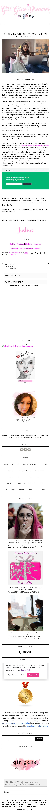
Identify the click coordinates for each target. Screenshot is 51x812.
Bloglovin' (28, 244)
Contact (15, 464)
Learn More (22, 810)
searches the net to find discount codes (35, 145)
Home (6, 464)
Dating (10, 471)
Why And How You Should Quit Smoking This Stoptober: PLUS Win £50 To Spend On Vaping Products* (25, 542)
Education (41, 489)
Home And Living (24, 471)
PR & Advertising (29, 464)
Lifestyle (12, 254)
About (21, 489)
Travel (20, 477)
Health (11, 477)
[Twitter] (22, 451)
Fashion (30, 477)
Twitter (12, 244)
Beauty (40, 477)
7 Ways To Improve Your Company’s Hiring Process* (25, 633)
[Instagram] (29, 451)
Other (30, 489)
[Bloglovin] (25, 451)
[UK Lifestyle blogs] (25, 707)
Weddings (39, 471)
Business (21, 483)
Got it (32, 810)
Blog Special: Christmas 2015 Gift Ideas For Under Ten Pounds (25, 588)
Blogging (10, 483)
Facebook (20, 244)
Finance (32, 483)
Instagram (37, 244)
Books (42, 483)
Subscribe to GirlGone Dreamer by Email (25, 248)
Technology (10, 489)
